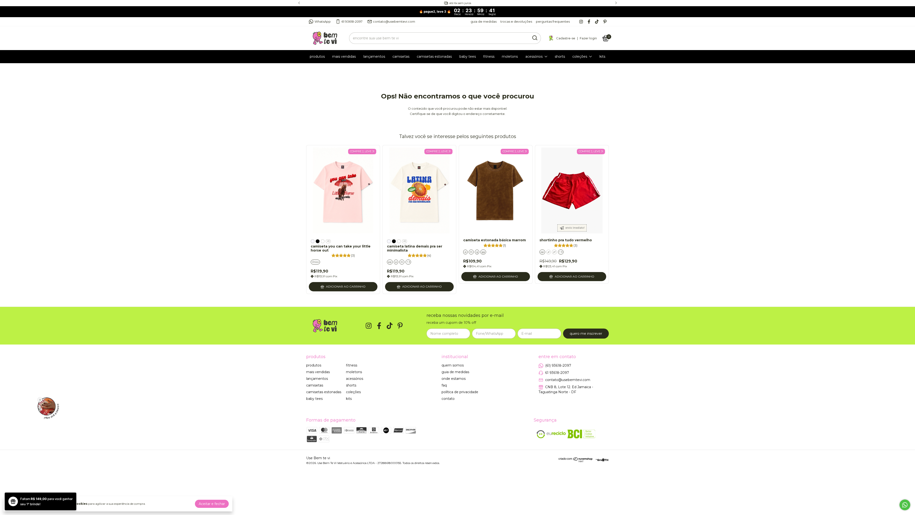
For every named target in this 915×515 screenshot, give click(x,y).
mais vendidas (344, 56)
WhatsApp (323, 21)
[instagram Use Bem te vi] (581, 22)
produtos (317, 56)
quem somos (453, 365)
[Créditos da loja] (601, 460)
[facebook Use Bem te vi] (589, 22)
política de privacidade (460, 392)
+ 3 (408, 261)
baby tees (467, 56)
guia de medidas (484, 21)
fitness (488, 56)
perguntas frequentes (553, 21)
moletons (510, 56)
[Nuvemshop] (576, 461)
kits (602, 56)
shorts (560, 56)
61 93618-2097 (351, 21)
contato (448, 399)
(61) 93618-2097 (558, 365)
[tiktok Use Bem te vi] (597, 22)
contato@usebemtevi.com (394, 21)
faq (444, 385)
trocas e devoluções (516, 21)
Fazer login (588, 38)
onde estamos (454, 378)
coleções (579, 56)
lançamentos (374, 56)
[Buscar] (534, 37)
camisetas (400, 56)
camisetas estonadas (434, 56)
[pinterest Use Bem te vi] (605, 22)
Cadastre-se (565, 38)
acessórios (534, 56)
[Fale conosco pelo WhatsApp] (905, 505)
